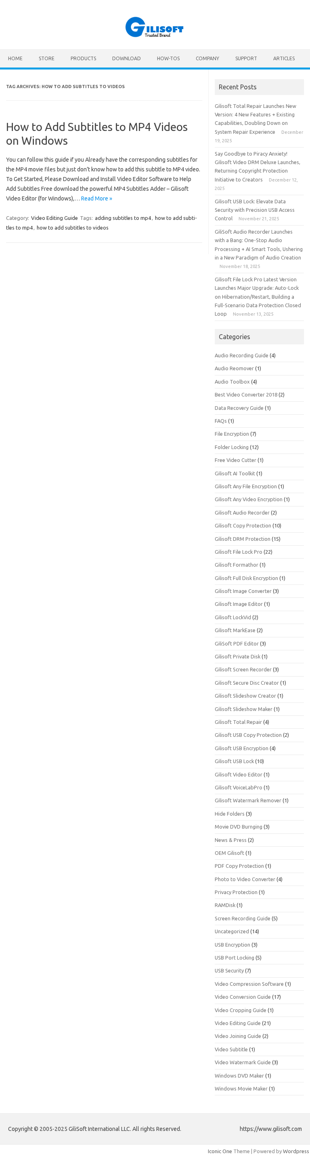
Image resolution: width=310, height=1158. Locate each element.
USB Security (229, 970)
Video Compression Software (249, 984)
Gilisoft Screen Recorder (243, 669)
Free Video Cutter (235, 460)
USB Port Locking (234, 957)
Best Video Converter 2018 (246, 394)
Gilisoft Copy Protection (243, 525)
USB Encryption (232, 944)
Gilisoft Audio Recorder (242, 512)
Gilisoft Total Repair (238, 722)
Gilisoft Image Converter (243, 591)
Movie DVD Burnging (238, 826)
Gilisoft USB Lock (234, 761)
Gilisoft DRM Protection (242, 539)
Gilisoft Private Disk (237, 656)
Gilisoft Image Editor (239, 604)
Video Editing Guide (54, 218)
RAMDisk (225, 905)
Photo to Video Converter (245, 879)
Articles (284, 58)
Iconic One (220, 1151)
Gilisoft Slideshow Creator (245, 695)
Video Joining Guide (238, 1036)
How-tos (168, 58)
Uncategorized (232, 931)
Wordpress (296, 1151)
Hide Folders (230, 813)
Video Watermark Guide (243, 1062)
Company (207, 58)
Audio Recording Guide (241, 355)
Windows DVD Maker (239, 1075)
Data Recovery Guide (239, 408)
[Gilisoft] (155, 35)
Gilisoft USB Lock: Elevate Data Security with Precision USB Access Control (255, 209)
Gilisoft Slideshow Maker (243, 709)
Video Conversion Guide (243, 997)
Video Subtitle (231, 1049)
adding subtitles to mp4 (123, 218)
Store (46, 58)
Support (246, 58)
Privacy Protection (236, 892)
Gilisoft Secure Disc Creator (247, 683)
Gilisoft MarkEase (235, 630)
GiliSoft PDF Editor (237, 643)
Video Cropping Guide (240, 1010)
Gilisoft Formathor (236, 564)
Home (15, 58)
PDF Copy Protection (239, 866)
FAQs (221, 421)
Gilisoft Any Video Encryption (249, 499)
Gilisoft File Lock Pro (238, 552)
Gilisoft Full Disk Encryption (246, 578)
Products (83, 58)
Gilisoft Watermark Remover (248, 800)
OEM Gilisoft (229, 853)
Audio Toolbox (232, 381)
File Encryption (232, 434)
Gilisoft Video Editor (238, 774)
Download (126, 58)
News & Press (231, 840)
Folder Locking (232, 447)
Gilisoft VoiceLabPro (238, 787)
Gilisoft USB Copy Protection (248, 735)
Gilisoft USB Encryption (241, 748)
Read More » (96, 198)
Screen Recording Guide (242, 918)
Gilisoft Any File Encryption (246, 486)
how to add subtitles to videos (73, 227)
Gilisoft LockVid (233, 617)
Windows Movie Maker (241, 1088)
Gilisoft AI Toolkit (235, 473)
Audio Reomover (234, 368)
